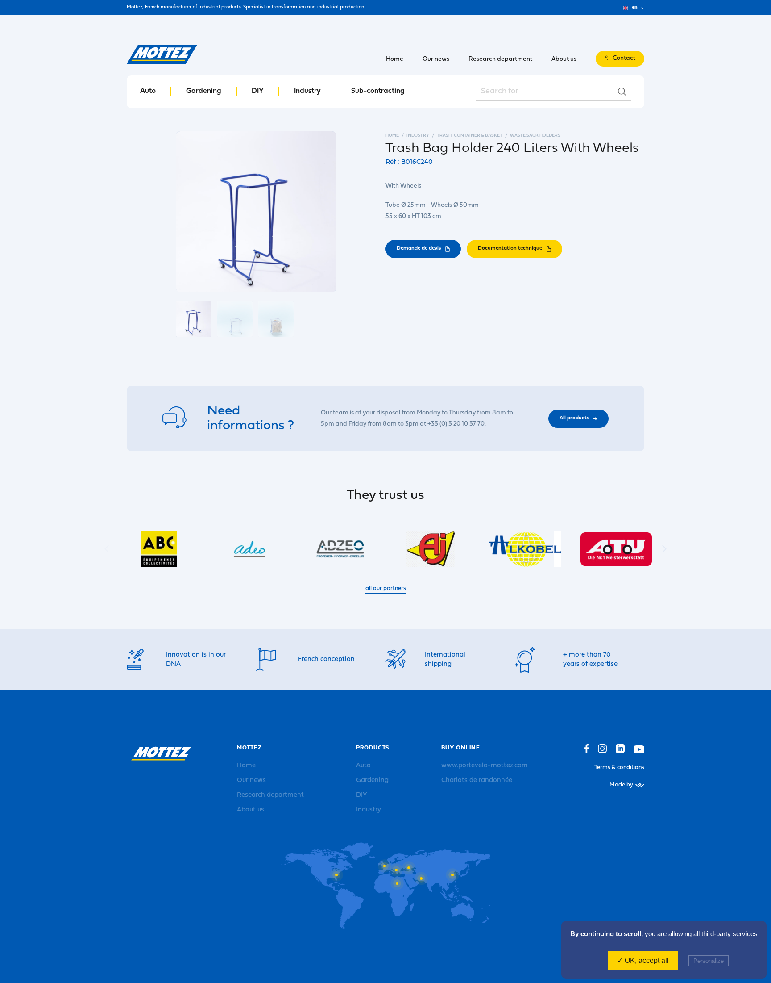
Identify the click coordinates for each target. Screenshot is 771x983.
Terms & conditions (619, 767)
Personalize (708, 961)
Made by (621, 785)
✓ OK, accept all (643, 960)
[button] (664, 549)
